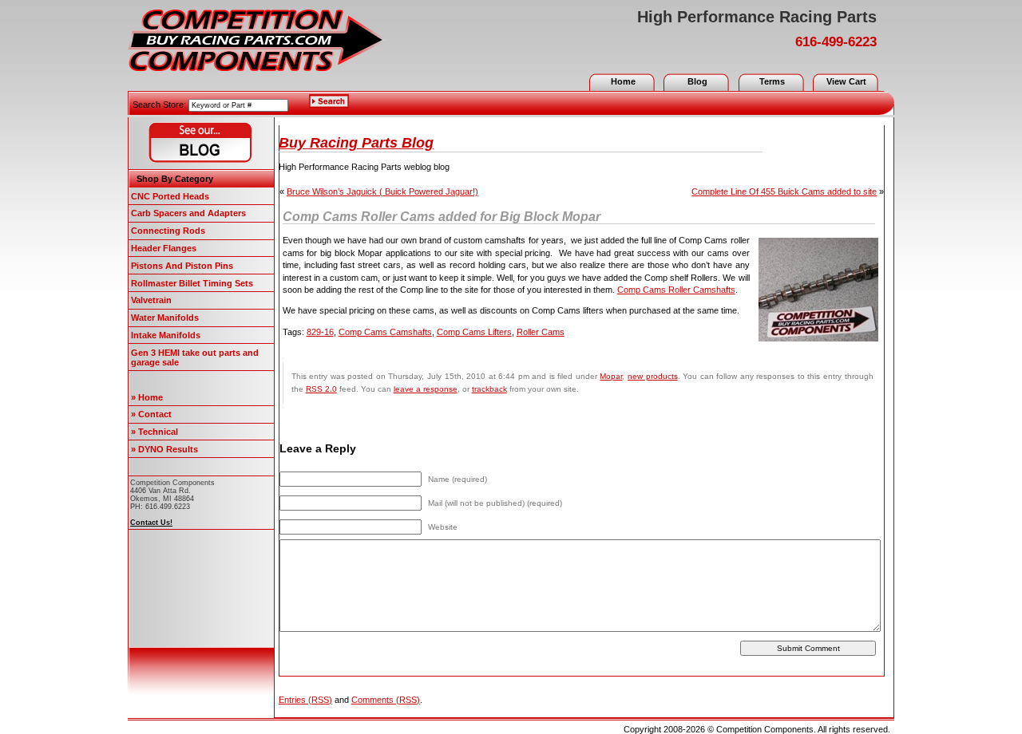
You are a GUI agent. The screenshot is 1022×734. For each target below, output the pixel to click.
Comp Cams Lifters (474, 332)
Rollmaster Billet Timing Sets (192, 283)
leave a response (426, 389)
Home (623, 81)
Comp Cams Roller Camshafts (676, 289)
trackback (489, 389)
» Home (147, 397)
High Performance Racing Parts (757, 17)
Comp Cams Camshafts (385, 332)
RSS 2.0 (321, 389)
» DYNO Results (164, 449)
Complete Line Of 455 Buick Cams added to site (784, 191)
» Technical (154, 431)
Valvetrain (151, 300)
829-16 (320, 332)
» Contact (151, 414)
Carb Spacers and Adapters (188, 213)
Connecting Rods (168, 230)
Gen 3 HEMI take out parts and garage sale (195, 357)
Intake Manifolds (165, 335)
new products (653, 376)
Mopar (611, 376)
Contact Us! (151, 523)
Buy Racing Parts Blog (356, 143)
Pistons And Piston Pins (182, 265)
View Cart (846, 81)
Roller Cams (540, 332)
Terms (772, 81)
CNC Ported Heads (170, 196)
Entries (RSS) (305, 699)
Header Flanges (163, 248)
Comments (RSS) (385, 699)
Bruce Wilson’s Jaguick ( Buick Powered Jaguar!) (382, 191)
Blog (697, 81)
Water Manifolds (165, 317)
